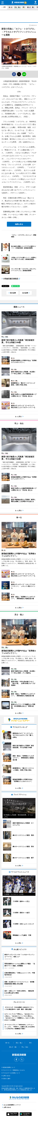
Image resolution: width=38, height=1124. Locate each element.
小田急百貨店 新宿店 (10, 279)
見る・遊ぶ (17, 7)
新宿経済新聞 (17, 2)
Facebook (16, 1059)
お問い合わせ (6, 1075)
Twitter (22, 1059)
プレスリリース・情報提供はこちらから (14, 1070)
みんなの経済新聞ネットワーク (19, 1097)
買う (24, 7)
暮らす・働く (31, 7)
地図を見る (19, 224)
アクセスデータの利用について (11, 1073)
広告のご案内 (6, 1078)
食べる (10, 7)
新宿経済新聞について (9, 1067)
